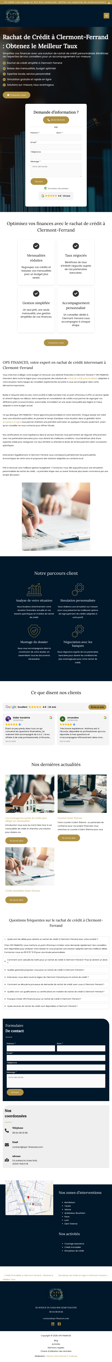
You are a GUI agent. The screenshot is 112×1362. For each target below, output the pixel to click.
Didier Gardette (21, 717)
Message (36, 161)
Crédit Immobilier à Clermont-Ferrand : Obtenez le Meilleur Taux (28, 1276)
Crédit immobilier (72, 1247)
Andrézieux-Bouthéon (74, 1213)
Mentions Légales (56, 1347)
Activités (56, 1344)
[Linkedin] (52, 1324)
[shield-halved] (46, 188)
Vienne (67, 1209)
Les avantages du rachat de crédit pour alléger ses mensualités (26, 819)
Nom (60, 132)
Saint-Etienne (70, 1223)
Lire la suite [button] (10, 741)
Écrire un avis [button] (97, 707)
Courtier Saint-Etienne (70, 818)
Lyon (66, 1220)
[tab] (56, 946)
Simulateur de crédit (74, 1250)
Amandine (73, 717)
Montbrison (69, 1202)
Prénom (35, 132)
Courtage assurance (74, 1243)
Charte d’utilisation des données (56, 1351)
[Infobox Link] (16, 1132)
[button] (16, 95)
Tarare (67, 1206)
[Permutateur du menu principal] (106, 15)
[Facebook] (59, 1324)
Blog (56, 1340)
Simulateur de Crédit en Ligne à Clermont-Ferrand (83, 1275)
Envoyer (39, 181)
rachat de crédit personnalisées (82, 378)
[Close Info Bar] (109, 3)
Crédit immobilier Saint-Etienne (22, 890)
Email (34, 142)
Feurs (67, 1216)
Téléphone (36, 152)
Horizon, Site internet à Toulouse (62, 1356)
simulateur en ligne (12, 422)
